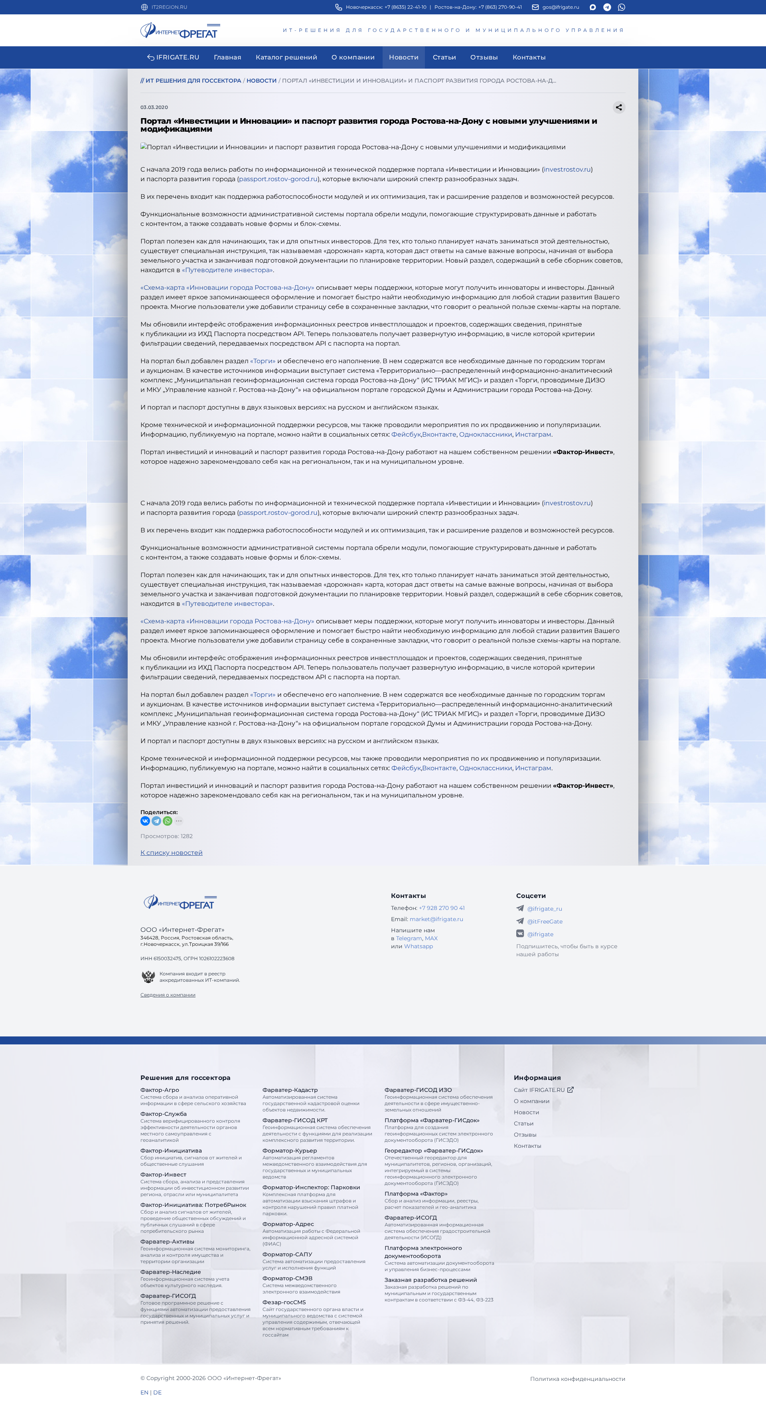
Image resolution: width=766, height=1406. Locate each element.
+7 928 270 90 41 (442, 908)
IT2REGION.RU (170, 7)
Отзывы (525, 1134)
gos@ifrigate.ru (561, 7)
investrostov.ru (567, 169)
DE (157, 1392)
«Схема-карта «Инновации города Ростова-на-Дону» (227, 287)
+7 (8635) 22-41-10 (405, 7)
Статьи (524, 1123)
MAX (431, 938)
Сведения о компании (167, 995)
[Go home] (180, 902)
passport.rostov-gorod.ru (278, 179)
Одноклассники (485, 434)
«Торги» (263, 361)
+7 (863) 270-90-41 (500, 7)
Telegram (409, 938)
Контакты (527, 1145)
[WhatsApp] (167, 821)
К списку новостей (171, 852)
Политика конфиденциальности (578, 1378)
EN (144, 1392)
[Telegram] (156, 821)
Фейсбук (406, 434)
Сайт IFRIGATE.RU (539, 1090)
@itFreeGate (545, 921)
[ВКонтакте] (145, 821)
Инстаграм (533, 434)
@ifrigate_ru (544, 908)
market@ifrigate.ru (436, 919)
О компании (532, 1101)
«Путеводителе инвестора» (227, 270)
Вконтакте (439, 434)
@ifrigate (540, 934)
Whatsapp (418, 946)
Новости (526, 1112)
